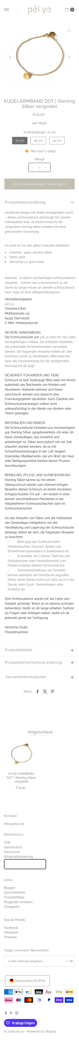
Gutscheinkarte (14, 892)
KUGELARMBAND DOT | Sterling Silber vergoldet (21, 777)
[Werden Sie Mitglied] (69, 961)
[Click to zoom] (69, 30)
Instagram (11, 932)
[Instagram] (16, 1013)
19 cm (57, 140)
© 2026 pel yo (14, 1031)
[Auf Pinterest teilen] (52, 691)
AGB (7, 842)
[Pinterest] (11, 1013)
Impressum (12, 852)
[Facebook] (6, 1013)
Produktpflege (14, 897)
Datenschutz (13, 847)
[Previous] (10, 58)
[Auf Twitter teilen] (45, 691)
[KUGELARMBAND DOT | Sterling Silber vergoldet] (21, 755)
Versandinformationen (25, 677)
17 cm (20, 140)
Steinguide (11, 906)
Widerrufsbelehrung (18, 856)
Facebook (11, 927)
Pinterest (10, 937)
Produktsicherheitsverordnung (33, 662)
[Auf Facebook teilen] (37, 691)
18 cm (38, 140)
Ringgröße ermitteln (18, 902)
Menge (40, 159)
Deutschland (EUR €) (30, 981)
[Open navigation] (6, 9)
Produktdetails (18, 650)
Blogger (9, 888)
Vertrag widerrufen (25, 864)
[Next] (69, 58)
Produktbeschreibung (25, 202)
